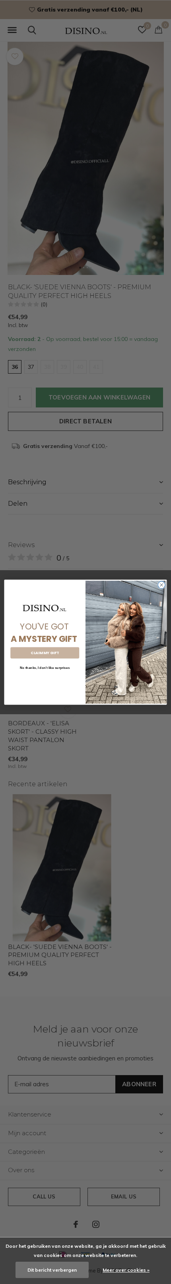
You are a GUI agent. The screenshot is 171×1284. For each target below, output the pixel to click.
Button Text (45, 680)
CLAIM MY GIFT (45, 652)
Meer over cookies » (126, 1270)
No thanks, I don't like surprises (45, 667)
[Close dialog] (161, 584)
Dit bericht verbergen (52, 1270)
